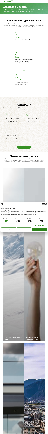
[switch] (18, 221)
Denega (8, 229)
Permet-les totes (39, 229)
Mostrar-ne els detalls (39, 225)
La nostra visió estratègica (24, 147)
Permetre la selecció (24, 229)
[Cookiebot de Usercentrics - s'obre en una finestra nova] (41, 204)
